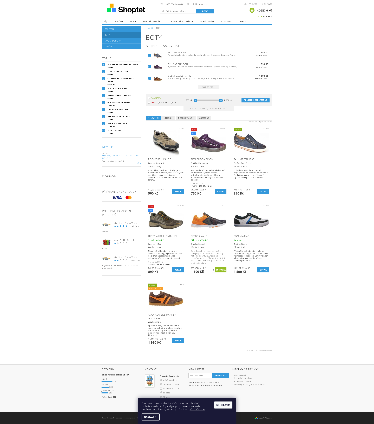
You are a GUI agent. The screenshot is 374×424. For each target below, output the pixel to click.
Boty (133, 21)
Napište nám (207, 21)
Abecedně (204, 118)
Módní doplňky (152, 21)
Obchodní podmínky (181, 21)
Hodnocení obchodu (242, 381)
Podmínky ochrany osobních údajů (249, 384)
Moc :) (104, 379)
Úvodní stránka (105, 21)
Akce (153, 102)
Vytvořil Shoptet (265, 418)
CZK (260, 16)
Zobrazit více (207, 87)
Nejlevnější (153, 118)
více (139, 163)
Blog (242, 21)
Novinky (108, 147)
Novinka (165, 102)
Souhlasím (223, 405)
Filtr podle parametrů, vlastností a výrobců (207, 109)
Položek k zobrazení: (255, 100)
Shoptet (166, 392)
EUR (265, 16)
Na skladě (156, 98)
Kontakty (227, 21)
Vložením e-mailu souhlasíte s (205, 384)
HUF (269, 16)
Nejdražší (168, 118)
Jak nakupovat (239, 375)
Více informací (197, 409)
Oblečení (118, 21)
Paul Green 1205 (177, 52)
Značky (108, 46)
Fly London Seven (178, 64)
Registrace (267, 4)
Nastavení (150, 417)
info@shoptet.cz (170, 380)
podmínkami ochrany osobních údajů (205, 385)
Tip (175, 102)
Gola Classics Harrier (180, 75)
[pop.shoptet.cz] (131, 8)
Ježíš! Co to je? (108, 390)
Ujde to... (105, 384)
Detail (177, 191)
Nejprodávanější (186, 118)
